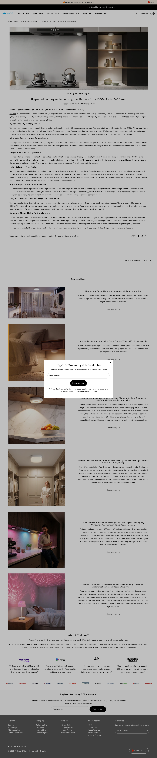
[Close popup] (110, 363)
